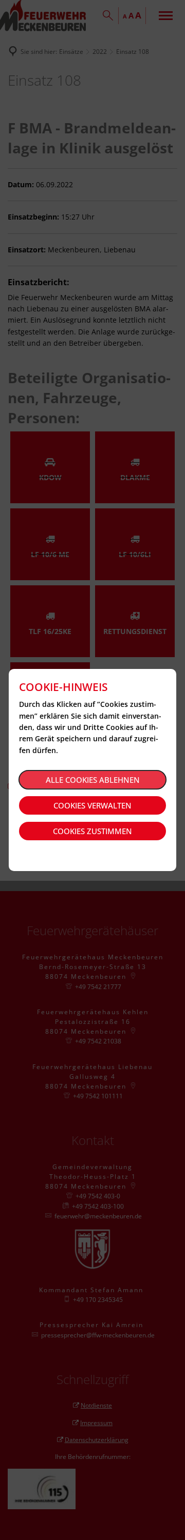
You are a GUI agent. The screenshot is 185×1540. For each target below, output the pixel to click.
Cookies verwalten (92, 805)
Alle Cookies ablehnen (93, 780)
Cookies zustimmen (92, 831)
